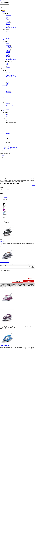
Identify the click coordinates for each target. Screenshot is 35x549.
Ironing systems (8, 101)
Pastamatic (8, 56)
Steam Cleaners (8, 91)
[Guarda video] (0, 246)
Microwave (8, 21)
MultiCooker (8, 22)
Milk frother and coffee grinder (11, 75)
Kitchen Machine (9, 54)
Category (5, 197)
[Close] (1, 191)
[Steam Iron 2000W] (7, 343)
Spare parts (8, 89)
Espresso (8, 74)
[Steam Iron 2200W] (7, 302)
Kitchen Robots (8, 55)
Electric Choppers (9, 47)
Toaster (7, 26)
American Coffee (9, 72)
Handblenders (8, 50)
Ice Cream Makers (9, 51)
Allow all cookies (28, 281)
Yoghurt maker (8, 58)
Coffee (3, 68)
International (7, 2)
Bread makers (8, 15)
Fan (7, 114)
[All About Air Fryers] (10, 147)
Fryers (7, 19)
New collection (6, 222)
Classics (5, 221)
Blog (3, 150)
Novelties (3, 10)
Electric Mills (8, 49)
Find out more (8, 38)
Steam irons (8, 103)
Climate (3, 110)
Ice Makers (8, 52)
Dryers (7, 17)
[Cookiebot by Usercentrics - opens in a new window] (30, 267)
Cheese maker (8, 45)
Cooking (3, 11)
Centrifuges (8, 44)
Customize (17, 281)
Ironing (3, 97)
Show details (30, 278)
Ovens (7, 23)
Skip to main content (3, 0)
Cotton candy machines (10, 16)
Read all (33, 185)
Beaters (7, 43)
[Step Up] (7, 238)
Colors (4, 201)
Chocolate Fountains (9, 46)
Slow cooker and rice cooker (10, 25)
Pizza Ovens (8, 24)
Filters (8, 189)
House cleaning (4, 85)
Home (3, 155)
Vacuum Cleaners (9, 92)
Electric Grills (8, 18)
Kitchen (3, 39)
